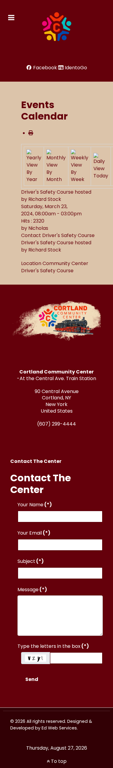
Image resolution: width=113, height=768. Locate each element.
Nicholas (38, 228)
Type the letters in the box (53, 646)
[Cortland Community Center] (56, 26)
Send (31, 679)
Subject (30, 561)
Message (32, 589)
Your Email (33, 532)
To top (58, 761)
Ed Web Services (59, 728)
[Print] (30, 133)
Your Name (34, 504)
